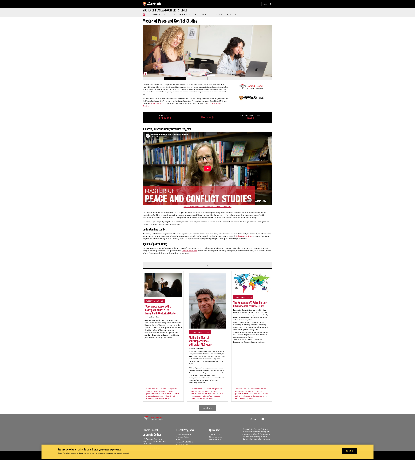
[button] (165, 15)
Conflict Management (183, 434)
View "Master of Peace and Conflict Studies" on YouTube (207, 206)
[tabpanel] (207, 340)
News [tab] (208, 265)
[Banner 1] (153, 78)
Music (178, 439)
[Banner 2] (175, 78)
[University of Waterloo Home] (152, 4)
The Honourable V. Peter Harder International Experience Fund (250, 304)
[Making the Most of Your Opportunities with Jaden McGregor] (207, 301)
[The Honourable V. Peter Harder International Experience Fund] (252, 283)
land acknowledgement (157, 103)
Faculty (167, 398)
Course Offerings (215, 439)
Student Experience (216, 437)
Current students (152, 389)
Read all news (208, 408)
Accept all (349, 451)
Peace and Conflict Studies (185, 442)
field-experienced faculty (244, 236)
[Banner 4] (218, 78)
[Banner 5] (240, 78)
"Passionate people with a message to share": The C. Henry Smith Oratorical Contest (160, 310)
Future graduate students (155, 398)
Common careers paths (189, 250)
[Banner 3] (196, 78)
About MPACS (214, 434)
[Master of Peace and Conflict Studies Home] (144, 14)
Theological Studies (182, 444)
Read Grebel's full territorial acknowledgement (256, 437)
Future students (165, 394)
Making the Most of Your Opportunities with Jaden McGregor (200, 341)
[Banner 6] (261, 78)
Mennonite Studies (182, 437)
